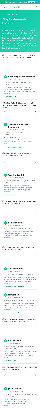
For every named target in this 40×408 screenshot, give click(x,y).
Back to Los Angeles (13, 14)
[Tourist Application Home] (4, 7)
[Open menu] (37, 7)
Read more (7, 93)
